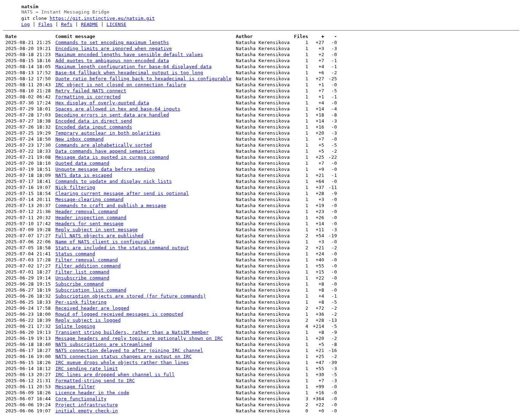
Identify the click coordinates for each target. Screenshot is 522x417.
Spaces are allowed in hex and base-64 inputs (117, 109)
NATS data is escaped (83, 175)
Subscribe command (79, 284)
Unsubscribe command (82, 278)
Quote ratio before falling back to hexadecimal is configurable (143, 78)
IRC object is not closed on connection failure (120, 84)
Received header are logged (92, 308)
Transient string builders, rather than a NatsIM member (132, 332)
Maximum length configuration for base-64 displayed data (133, 66)
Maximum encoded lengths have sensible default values (129, 54)
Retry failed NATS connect (90, 90)
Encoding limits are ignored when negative (113, 48)
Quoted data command (82, 163)
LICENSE (116, 24)
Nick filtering (75, 187)
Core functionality (81, 398)
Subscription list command (90, 290)
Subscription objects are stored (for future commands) (130, 296)
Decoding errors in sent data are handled (112, 115)
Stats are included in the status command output (122, 247)
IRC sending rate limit (86, 368)
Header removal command (86, 211)
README (89, 24)
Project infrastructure (86, 404)
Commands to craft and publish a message (110, 205)
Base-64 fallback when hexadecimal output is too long (129, 72)
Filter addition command (88, 266)
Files (45, 24)
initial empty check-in (86, 410)
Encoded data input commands (93, 127)
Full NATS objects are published (99, 235)
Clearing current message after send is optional (122, 193)
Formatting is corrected (88, 96)
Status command (75, 253)
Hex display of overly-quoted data (102, 102)
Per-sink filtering (81, 302)
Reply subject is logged (88, 320)
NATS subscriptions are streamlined (103, 344)
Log (25, 24)
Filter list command (82, 272)
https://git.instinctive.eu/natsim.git (102, 18)
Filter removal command (86, 259)
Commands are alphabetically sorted (103, 145)
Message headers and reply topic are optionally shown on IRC (139, 338)
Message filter (75, 386)
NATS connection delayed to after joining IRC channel (129, 350)
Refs (66, 24)
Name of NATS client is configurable (105, 241)
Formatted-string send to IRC (95, 380)
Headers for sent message (89, 223)
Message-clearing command (89, 199)
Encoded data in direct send (93, 121)
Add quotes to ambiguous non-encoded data (112, 60)
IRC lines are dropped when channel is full (115, 374)
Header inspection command (90, 217)
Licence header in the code (92, 392)
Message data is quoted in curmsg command (112, 157)
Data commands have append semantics (105, 151)
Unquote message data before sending (105, 169)
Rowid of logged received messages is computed (119, 314)
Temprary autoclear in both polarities (108, 133)
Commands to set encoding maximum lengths (112, 42)
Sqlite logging (75, 326)
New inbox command (79, 139)
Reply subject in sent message (96, 229)
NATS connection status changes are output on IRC (123, 356)
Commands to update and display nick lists (113, 181)
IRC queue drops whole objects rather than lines (122, 362)
